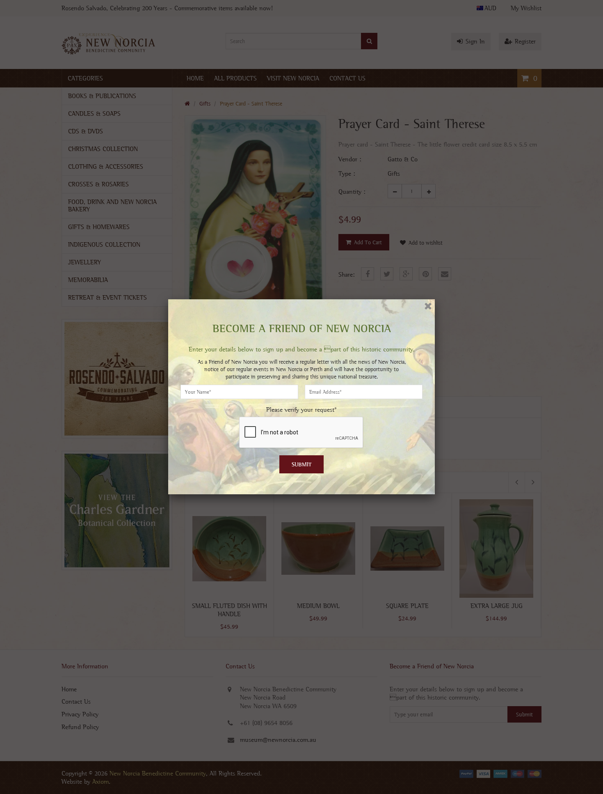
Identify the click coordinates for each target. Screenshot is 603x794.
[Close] (428, 306)
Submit (302, 464)
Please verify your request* (301, 409)
